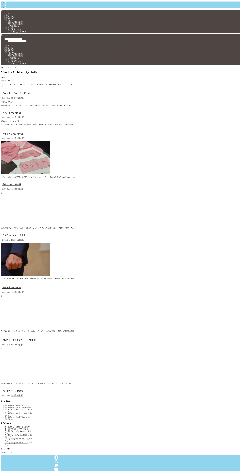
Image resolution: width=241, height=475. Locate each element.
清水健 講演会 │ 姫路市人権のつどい (17, 405)
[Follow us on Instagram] (5, 4)
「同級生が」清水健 (11, 287)
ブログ (8, 67)
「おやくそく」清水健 (12, 391)
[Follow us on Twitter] (5, 6)
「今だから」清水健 (11, 184)
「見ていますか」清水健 (14, 235)
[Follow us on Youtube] (5, 7)
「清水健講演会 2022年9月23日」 (16, 439)
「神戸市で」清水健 (11, 113)
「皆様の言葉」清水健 (12, 134)
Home (2, 67)
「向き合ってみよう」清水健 (16, 93)
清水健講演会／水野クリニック (15, 431)
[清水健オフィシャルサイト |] (5, 10)
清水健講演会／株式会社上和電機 (16, 435)
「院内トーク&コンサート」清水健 (19, 340)
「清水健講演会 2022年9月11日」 (16, 443)
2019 (13, 67)
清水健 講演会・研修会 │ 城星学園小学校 (18, 407)
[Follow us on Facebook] (5, 2)
